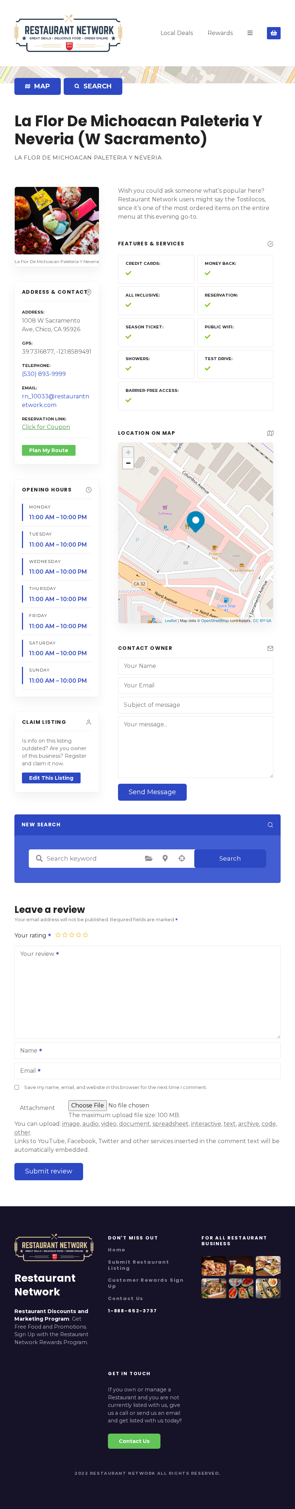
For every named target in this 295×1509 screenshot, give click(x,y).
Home (117, 1249)
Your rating (31, 935)
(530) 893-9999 (44, 374)
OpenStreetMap (215, 620)
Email (26, 1071)
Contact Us (126, 1298)
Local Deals (176, 33)
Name (27, 1051)
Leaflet (171, 620)
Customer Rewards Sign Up (146, 1283)
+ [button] (128, 452)
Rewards (220, 33)
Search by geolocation (181, 858)
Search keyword (39, 858)
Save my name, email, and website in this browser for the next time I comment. (115, 1087)
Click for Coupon (46, 427)
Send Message (152, 792)
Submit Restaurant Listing (138, 1265)
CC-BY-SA (262, 620)
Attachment (37, 1108)
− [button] (128, 463)
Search (230, 858)
